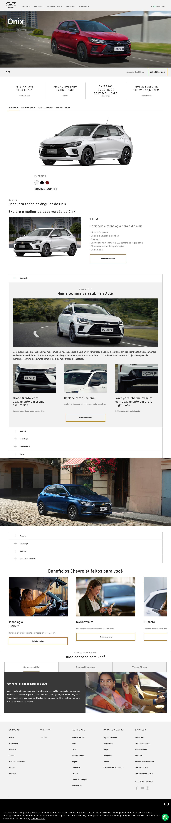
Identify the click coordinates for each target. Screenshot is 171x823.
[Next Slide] (163, 243)
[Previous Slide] (8, 243)
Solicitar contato (108, 259)
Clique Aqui (38, 818)
